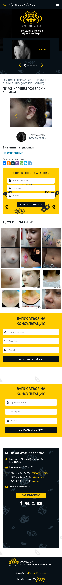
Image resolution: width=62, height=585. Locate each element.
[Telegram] (30, 163)
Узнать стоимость (31, 204)
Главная (8, 80)
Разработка (31, 573)
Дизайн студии (24, 579)
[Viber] (17, 163)
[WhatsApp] (21, 163)
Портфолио (24, 80)
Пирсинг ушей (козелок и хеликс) (24, 83)
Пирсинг (41, 80)
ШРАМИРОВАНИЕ (13, 153)
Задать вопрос (31, 495)
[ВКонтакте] (4, 163)
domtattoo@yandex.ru (20, 487)
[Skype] (25, 163)
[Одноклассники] (9, 163)
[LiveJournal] (13, 163)
